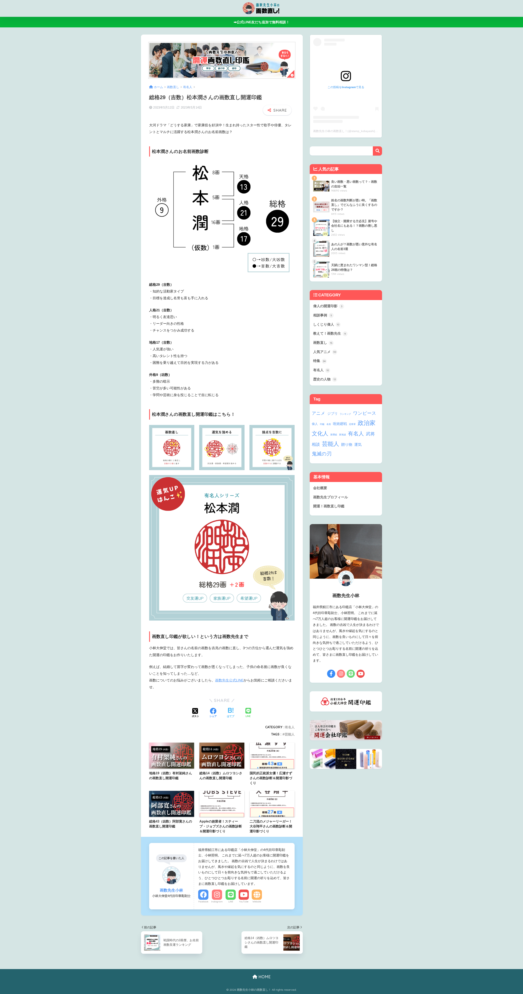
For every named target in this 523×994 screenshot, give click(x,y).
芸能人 (290, 734)
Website (257, 901)
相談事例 (322, 315)
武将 (370, 433)
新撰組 (333, 434)
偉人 (315, 424)
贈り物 (346, 444)
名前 (328, 424)
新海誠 (342, 434)
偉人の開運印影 (327, 306)
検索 (377, 151)
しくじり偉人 (326, 324)
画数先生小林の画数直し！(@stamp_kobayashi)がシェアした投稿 (355, 131)
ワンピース (364, 413)
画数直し (322, 343)
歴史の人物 (324, 379)
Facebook (203, 901)
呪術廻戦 (340, 424)
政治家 (366, 422)
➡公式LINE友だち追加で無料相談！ (261, 22)
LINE (230, 901)
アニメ (318, 413)
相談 (316, 444)
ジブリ (332, 414)
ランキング (345, 414)
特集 (319, 361)
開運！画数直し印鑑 (328, 506)
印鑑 (322, 424)
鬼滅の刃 (322, 453)
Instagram (217, 901)
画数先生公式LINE (229, 680)
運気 (358, 444)
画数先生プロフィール (330, 497)
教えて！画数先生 (329, 333)
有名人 (290, 727)
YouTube (243, 901)
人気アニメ (324, 352)
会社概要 (320, 488)
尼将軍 (352, 424)
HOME (264, 976)
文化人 (320, 433)
